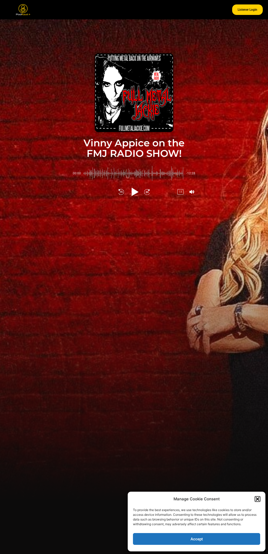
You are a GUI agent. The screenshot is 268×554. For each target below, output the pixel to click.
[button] (257, 499)
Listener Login (247, 10)
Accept (197, 539)
